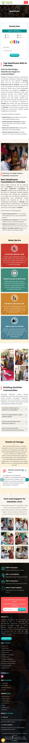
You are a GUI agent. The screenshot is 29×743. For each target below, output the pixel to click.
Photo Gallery (6, 699)
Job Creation (6, 652)
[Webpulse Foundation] (7, 2)
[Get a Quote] (3, 740)
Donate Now (14, 55)
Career (4, 690)
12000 (20, 37)
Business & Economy (8, 655)
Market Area (5, 707)
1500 (7, 35)
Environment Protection (9, 661)
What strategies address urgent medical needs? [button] (12, 416)
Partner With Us (6, 687)
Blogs (3, 705)
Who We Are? (6, 696)
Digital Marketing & (15, 739)
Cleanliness (5, 657)
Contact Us (5, 703)
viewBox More (6, 638)
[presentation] (2, 479)
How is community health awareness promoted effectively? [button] (13, 429)
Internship (5, 685)
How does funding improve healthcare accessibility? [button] (10, 409)
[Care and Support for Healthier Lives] (7, 524)
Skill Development (7, 650)
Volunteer (5, 683)
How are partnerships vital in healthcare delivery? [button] (11, 422)
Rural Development (7, 659)
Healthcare (5, 648)
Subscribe (22, 609)
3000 (20, 35)
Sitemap (4, 709)
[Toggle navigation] (26, 2)
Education (5, 646)
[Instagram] (2, 676)
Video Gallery (6, 701)
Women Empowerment (9, 663)
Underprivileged (6, 666)
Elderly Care (5, 668)
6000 (8, 37)
